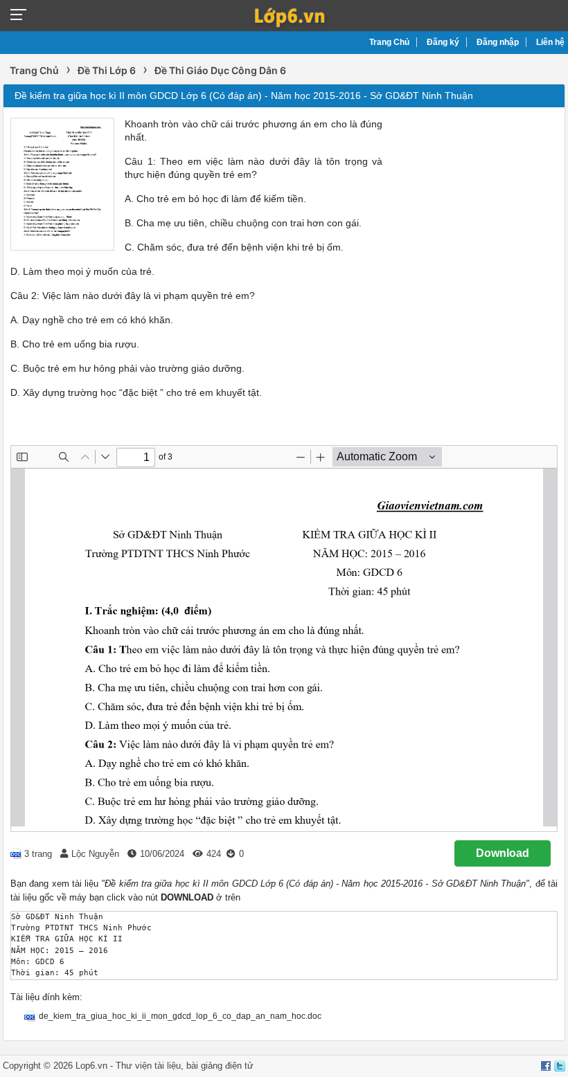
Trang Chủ (389, 42)
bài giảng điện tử (220, 1065)
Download (502, 853)
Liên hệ (550, 42)
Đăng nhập (498, 42)
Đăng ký (443, 42)
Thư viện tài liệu (148, 1065)
